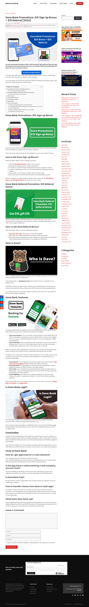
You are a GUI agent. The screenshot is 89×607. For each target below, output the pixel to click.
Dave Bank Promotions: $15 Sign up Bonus (18, 89)
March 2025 (64, 161)
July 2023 (64, 209)
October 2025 (65, 154)
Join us (80, 3)
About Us (32, 587)
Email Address (30, 567)
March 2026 (64, 147)
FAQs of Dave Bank (12, 103)
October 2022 (65, 230)
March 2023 (64, 218)
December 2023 (66, 197)
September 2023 (66, 204)
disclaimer (38, 25)
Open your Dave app (15, 234)
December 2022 (66, 225)
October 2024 (65, 173)
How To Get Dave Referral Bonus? (18, 94)
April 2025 (64, 159)
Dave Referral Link (19, 164)
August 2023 (65, 206)
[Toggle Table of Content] (40, 87)
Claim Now (77, 29)
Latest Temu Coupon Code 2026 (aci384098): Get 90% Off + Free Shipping (71, 111)
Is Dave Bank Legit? (13, 99)
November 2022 (66, 228)
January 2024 (65, 195)
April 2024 (64, 187)
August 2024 (65, 178)
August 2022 (65, 235)
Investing (64, 258)
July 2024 (64, 180)
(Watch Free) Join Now (68, 74)
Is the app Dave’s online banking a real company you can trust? (26, 106)
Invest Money (63, 3)
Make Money (43, 3)
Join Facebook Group (52, 589)
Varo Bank (12, 383)
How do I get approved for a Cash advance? (21, 104)
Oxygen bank (23, 383)
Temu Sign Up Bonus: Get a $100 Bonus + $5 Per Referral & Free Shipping (71, 125)
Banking (12, 13)
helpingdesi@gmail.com (75, 586)
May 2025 (64, 157)
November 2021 (66, 242)
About (35, 3)
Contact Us (49, 591)
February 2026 (65, 150)
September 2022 (66, 232)
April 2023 (64, 216)
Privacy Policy (50, 587)
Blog (71, 3)
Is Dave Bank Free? (14, 108)
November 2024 (66, 171)
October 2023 (65, 202)
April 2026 (64, 145)
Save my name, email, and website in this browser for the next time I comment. (31, 543)
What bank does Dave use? (17, 111)
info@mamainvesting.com (15, 26)
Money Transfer (66, 263)
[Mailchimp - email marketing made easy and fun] (59, 574)
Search (63, 15)
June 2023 (64, 211)
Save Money (53, 3)
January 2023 (65, 223)
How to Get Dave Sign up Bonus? (17, 90)
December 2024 (66, 169)
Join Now (71, 50)
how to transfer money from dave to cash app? (22, 109)
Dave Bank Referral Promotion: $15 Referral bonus (20, 92)
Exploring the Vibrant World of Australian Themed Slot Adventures (70, 99)
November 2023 (66, 199)
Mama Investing (12, 3)
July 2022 (64, 237)
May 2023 (64, 213)
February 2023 (65, 220)
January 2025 (65, 166)
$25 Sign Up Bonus (18, 180)
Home (7, 13)
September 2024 (66, 176)
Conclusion (11, 101)
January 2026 (65, 152)
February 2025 (65, 164)
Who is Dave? (11, 96)
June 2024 (64, 183)
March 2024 (65, 190)
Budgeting (64, 256)
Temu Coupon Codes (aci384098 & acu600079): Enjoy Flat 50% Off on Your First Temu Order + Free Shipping (71, 118)
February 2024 (65, 192)
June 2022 (64, 239)
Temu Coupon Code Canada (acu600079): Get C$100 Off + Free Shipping (70, 105)
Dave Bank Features (13, 97)
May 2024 (64, 185)
